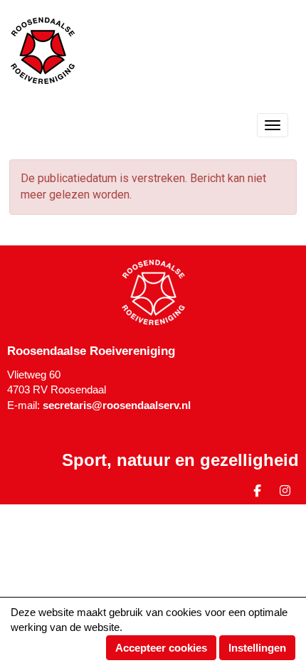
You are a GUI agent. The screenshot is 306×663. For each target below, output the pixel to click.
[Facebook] (257, 493)
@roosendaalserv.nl (117, 405)
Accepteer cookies (161, 648)
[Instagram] (285, 493)
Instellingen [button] (257, 648)
